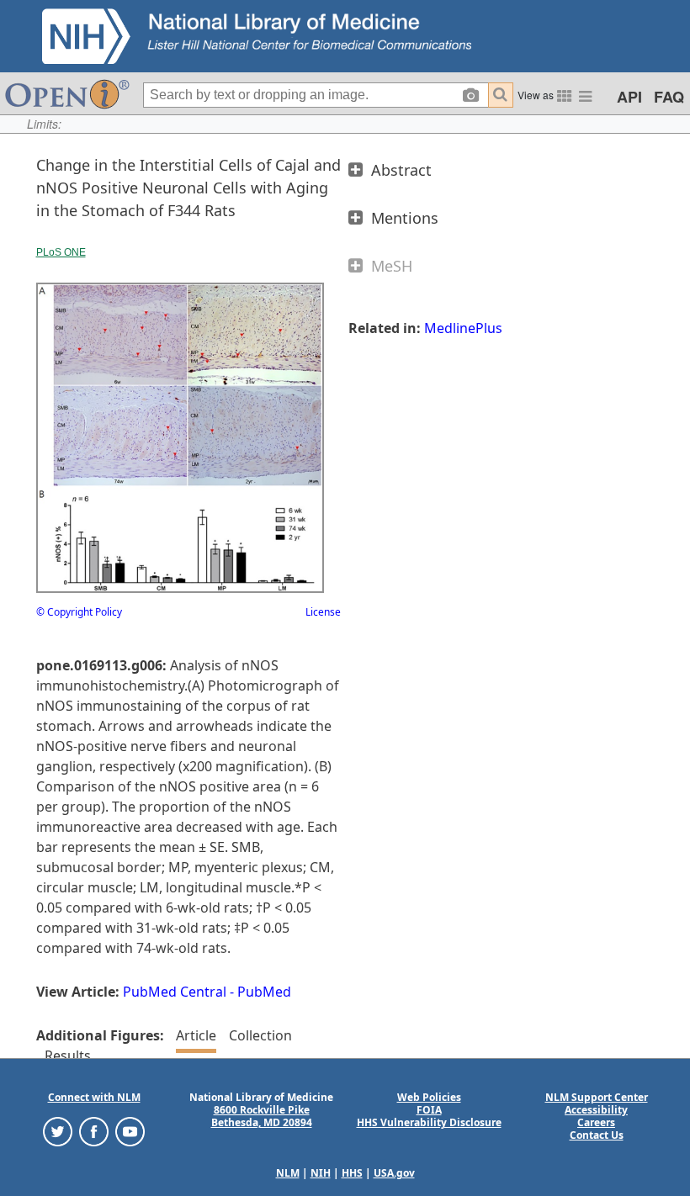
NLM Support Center (596, 1097)
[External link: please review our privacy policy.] (57, 1131)
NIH (320, 1173)
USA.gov (394, 1173)
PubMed (264, 991)
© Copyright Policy (79, 612)
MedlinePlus (463, 328)
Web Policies (429, 1097)
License (323, 612)
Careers (596, 1122)
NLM (288, 1173)
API (629, 97)
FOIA (429, 1110)
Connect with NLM (94, 1097)
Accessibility (596, 1110)
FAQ (669, 97)
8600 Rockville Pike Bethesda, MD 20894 (261, 1116)
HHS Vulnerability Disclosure (429, 1122)
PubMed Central (174, 991)
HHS (352, 1173)
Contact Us (597, 1135)
